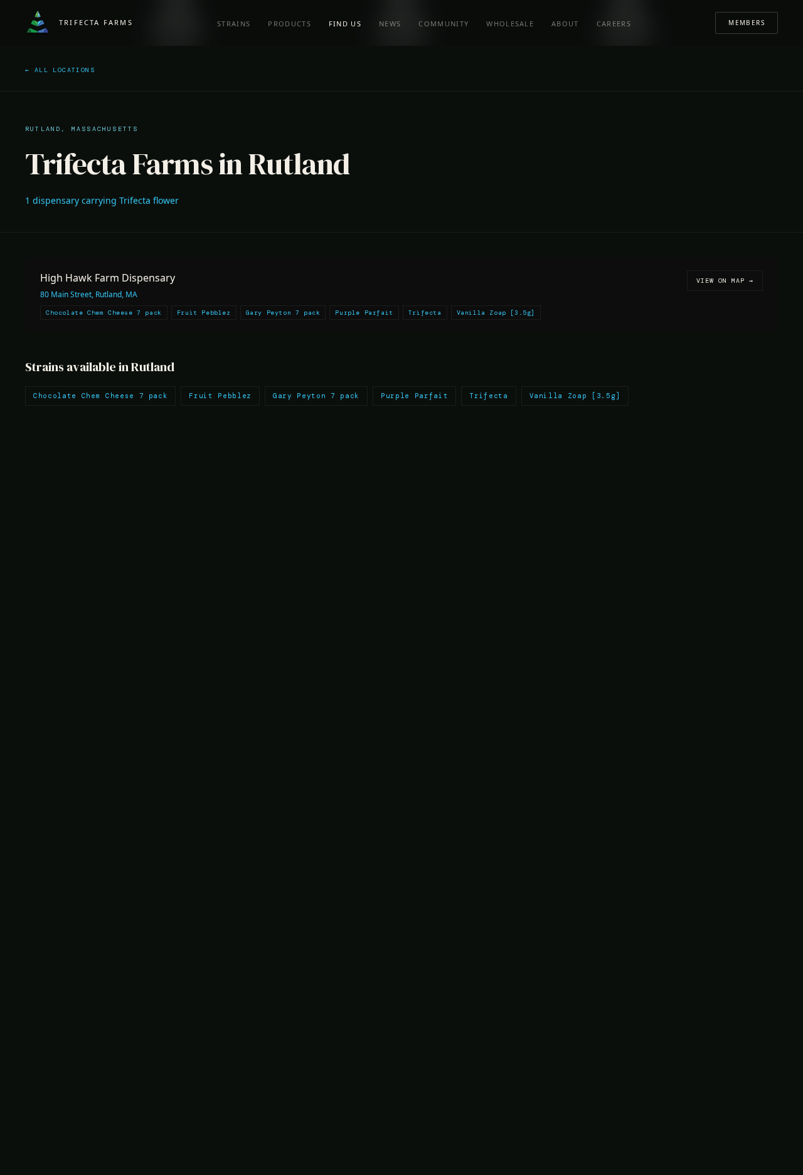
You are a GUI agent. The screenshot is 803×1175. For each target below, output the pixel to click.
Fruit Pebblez (220, 395)
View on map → (724, 281)
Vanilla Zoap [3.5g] (575, 395)
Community (443, 23)
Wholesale (510, 23)
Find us (345, 23)
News (390, 23)
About (565, 23)
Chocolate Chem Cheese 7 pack (100, 395)
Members (746, 22)
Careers (614, 23)
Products (289, 23)
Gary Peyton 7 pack (316, 395)
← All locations (60, 70)
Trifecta (488, 395)
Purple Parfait (414, 395)
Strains (233, 23)
